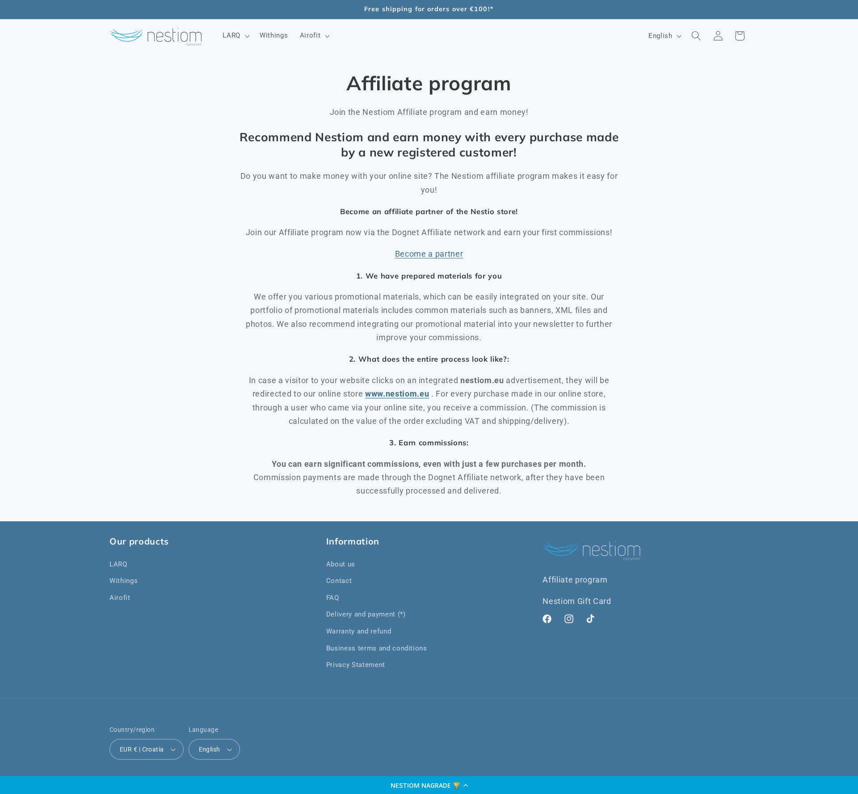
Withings (123, 581)
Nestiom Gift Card (577, 601)
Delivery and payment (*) (366, 614)
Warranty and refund (358, 631)
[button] (429, 785)
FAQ (332, 598)
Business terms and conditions (376, 648)
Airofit (119, 598)
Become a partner (429, 253)
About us (340, 564)
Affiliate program (575, 579)
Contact (339, 581)
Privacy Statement (355, 665)
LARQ (118, 564)
